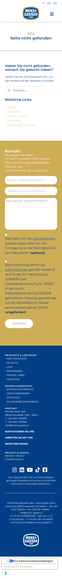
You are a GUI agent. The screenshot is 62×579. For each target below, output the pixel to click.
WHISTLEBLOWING (16, 443)
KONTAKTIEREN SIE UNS (19, 431)
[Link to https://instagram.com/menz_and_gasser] (14, 469)
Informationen (44, 238)
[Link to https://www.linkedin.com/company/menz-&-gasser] (22, 469)
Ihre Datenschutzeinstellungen (33, 561)
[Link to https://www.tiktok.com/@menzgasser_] (37, 469)
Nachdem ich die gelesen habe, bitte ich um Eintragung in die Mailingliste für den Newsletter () (30, 246)
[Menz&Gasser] (31, 540)
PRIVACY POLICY (15, 455)
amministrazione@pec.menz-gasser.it (31, 522)
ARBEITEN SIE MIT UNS (19, 437)
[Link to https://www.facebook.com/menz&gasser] (45, 469)
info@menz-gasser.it (17, 425)
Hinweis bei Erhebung (18, 566)
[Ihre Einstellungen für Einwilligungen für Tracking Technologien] (6, 573)
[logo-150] (31, 13)
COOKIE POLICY (14, 459)
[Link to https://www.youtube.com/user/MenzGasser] (30, 469)
